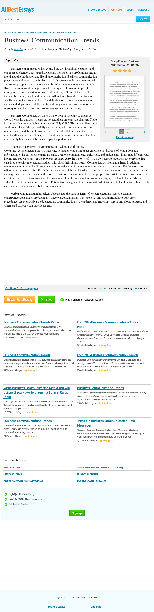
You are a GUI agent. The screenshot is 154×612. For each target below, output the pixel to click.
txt (105, 288)
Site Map (96, 606)
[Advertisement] (77, 244)
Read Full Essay (19, 299)
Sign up (77, 513)
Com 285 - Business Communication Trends (107, 355)
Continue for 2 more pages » (21, 288)
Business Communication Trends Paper (31, 322)
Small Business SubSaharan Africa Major (101, 467)
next (145, 131)
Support (143, 9)
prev (105, 131)
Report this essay (125, 137)
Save (49, 299)
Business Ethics (12, 474)
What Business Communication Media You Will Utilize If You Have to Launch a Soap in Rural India (36, 392)
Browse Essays (97, 9)
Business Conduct (87, 474)
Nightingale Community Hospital (23, 480)
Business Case (11, 467)
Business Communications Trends (27, 421)
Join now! (116, 9)
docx (136, 288)
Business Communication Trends (26, 355)
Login (130, 9)
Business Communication (92, 480)
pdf (120, 288)
